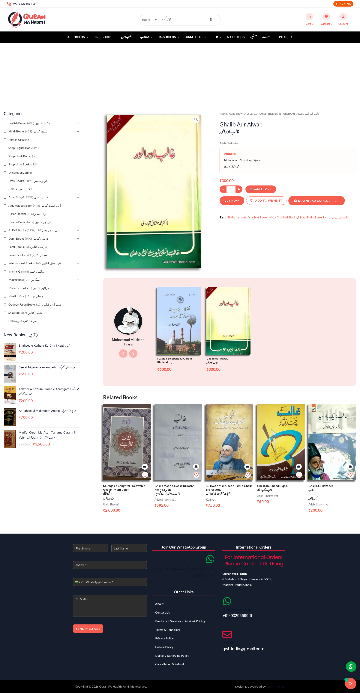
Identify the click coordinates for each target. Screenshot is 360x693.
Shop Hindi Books (22, 156)
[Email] (227, 634)
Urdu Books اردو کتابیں (27, 180)
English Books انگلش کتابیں (29, 123)
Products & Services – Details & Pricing (180, 621)
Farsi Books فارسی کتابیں (27, 246)
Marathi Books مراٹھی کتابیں (28, 288)
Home (223, 113)
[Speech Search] (210, 19)
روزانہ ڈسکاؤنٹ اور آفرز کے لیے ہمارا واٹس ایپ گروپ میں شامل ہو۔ (184, 572)
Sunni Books (193, 37)
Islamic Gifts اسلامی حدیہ (26, 271)
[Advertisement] (180, 71)
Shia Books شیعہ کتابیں (25, 312)
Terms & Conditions (168, 629)
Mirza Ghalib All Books (283, 217)
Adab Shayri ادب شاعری (28, 197)
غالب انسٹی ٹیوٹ (339, 217)
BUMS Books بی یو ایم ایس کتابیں (33, 230)
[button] (343, 4)
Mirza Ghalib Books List (313, 217)
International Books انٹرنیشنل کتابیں (35, 263)
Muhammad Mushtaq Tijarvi (242, 160)
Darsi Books (167, 37)
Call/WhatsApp (237, 609)
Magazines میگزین (24, 279)
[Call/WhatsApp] (227, 601)
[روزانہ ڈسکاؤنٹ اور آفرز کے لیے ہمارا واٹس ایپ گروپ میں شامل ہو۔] (210, 559)
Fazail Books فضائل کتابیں (27, 255)
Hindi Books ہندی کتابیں (27, 131)
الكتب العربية (20, 189)
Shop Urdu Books (23, 164)
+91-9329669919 (24, 3)
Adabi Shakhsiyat (270, 113)
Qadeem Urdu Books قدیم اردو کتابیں (34, 304)
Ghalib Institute (237, 217)
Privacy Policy (164, 638)
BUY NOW (232, 200)
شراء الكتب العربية (22, 321)
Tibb (215, 37)
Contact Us (284, 37)
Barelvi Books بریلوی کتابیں (29, 222)
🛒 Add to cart (261, 189)
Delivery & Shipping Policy (172, 655)
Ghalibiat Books (258, 217)
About (159, 604)
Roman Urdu (19, 139)
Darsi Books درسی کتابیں (28, 238)
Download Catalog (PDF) (319, 200)
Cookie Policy (164, 647)
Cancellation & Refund (169, 664)
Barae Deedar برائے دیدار (27, 213)
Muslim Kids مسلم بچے (25, 296)
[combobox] (78, 582)
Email (227, 643)
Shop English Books (23, 148)
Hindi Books (102, 37)
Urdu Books (76, 37)
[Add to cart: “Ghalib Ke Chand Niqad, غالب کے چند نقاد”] (299, 467)
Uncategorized (21, 172)
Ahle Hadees (236, 37)
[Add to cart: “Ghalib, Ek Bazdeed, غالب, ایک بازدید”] (350, 467)
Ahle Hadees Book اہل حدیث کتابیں (34, 205)
